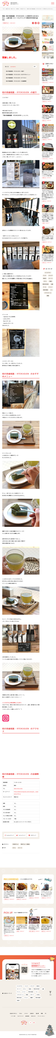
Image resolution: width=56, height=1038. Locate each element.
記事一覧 (7, 8)
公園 (52, 284)
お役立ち (32, 1013)
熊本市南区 (38, 997)
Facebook (33, 23)
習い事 (37, 1013)
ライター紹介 (13, 1016)
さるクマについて (20, 1016)
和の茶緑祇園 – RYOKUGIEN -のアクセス (16, 78)
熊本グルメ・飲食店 (15, 8)
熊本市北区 (19, 997)
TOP (4, 8)
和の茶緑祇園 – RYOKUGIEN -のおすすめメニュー (18, 74)
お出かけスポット (13, 1013)
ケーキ (44, 287)
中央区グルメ (23, 8)
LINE (38, 23)
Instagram (34, 1022)
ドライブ (50, 275)
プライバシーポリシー (41, 1016)
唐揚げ (31, 997)
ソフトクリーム (47, 292)
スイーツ (20, 847)
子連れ (50, 281)
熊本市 (44, 278)
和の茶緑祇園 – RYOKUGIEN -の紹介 (15, 71)
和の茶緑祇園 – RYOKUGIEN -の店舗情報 (16, 81)
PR (45, 1013)
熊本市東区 (45, 290)
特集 (42, 1013)
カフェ (14, 847)
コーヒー (50, 287)
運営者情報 (27, 1016)
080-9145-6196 (18, 788)
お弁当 (38, 994)
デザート (32, 994)
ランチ (44, 275)
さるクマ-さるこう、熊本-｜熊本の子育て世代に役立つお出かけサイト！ (5, 3)
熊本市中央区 (45, 284)
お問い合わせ (33, 1016)
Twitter (36, 23)
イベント (26, 997)
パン (51, 290)
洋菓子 (18, 1000)
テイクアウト (48, 272)
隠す (35, 66)
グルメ (20, 1013)
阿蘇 (48, 295)
